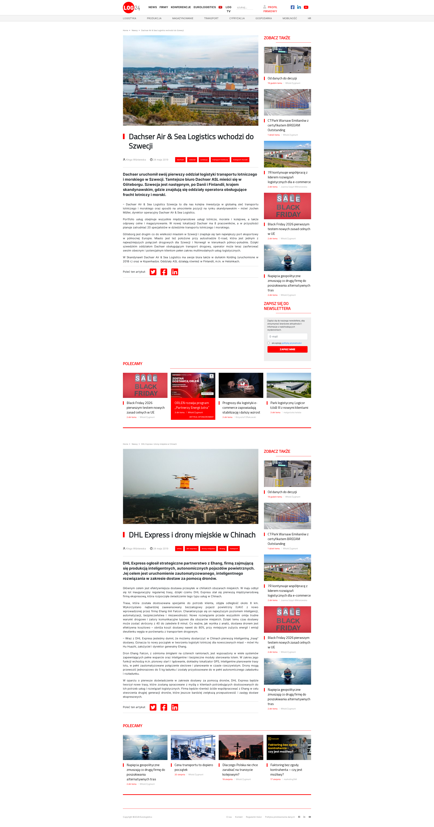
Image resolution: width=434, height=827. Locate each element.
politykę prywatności (292, 343)
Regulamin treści (254, 817)
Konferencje (181, 7)
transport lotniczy (220, 159)
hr (309, 18)
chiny (179, 548)
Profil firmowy (270, 9)
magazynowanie (182, 18)
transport (211, 18)
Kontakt (239, 817)
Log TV (228, 9)
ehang (222, 548)
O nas (229, 817)
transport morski (240, 159)
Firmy (164, 7)
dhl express (191, 548)
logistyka (129, 18)
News (153, 7)
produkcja (154, 18)
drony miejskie (208, 548)
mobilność (290, 18)
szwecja (204, 159)
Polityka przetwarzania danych (280, 817)
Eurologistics (205, 7)
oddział (192, 159)
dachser (180, 159)
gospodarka (263, 18)
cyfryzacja (237, 18)
